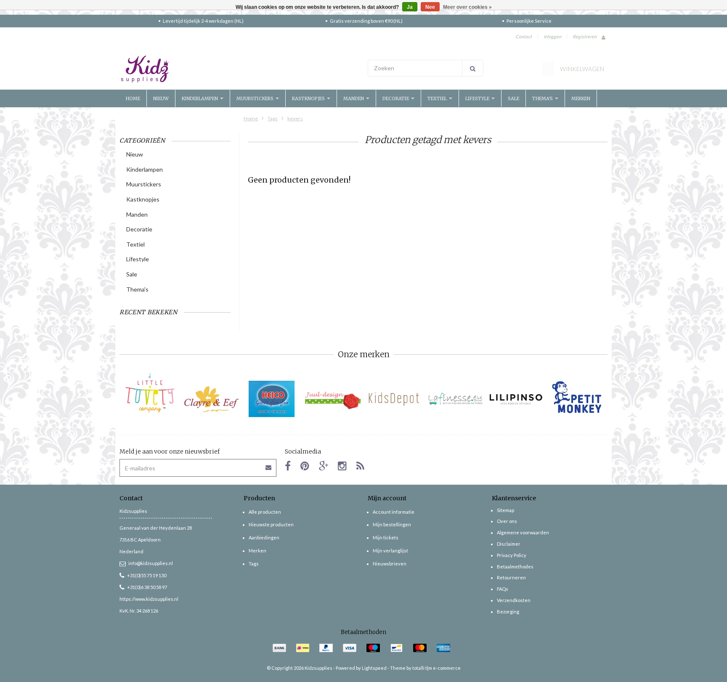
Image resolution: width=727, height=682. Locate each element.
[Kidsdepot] (394, 399)
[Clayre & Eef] (211, 399)
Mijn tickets (385, 537)
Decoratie (396, 98)
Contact (523, 36)
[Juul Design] (333, 399)
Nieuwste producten (271, 524)
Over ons (507, 521)
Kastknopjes (309, 98)
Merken (580, 98)
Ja (410, 7)
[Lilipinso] (516, 399)
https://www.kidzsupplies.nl (148, 599)
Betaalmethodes (515, 566)
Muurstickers (255, 98)
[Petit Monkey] (577, 399)
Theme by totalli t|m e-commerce (425, 668)
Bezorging (508, 611)
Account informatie (393, 512)
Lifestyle (478, 98)
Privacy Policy (511, 555)
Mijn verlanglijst (390, 550)
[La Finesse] (455, 399)
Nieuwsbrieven (389, 563)
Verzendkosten (514, 600)
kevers (295, 118)
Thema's (543, 98)
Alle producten (265, 512)
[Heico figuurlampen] (272, 399)
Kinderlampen (200, 98)
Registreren (585, 36)
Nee (430, 7)
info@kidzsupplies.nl (150, 563)
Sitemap (505, 510)
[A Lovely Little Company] (150, 393)
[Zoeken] (472, 68)
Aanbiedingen (264, 537)
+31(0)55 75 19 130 (146, 575)
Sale (513, 98)
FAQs (502, 589)
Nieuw (161, 98)
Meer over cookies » (467, 7)
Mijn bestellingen (392, 524)
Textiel (437, 98)
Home (133, 98)
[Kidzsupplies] (239, 69)
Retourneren (511, 577)
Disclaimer (508, 544)
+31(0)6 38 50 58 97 (147, 587)
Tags (273, 118)
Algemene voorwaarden (523, 532)
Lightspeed (374, 668)
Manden (354, 98)
